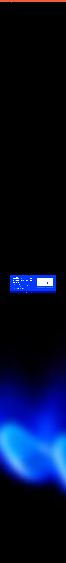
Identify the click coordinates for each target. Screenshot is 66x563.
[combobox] (38, 285)
